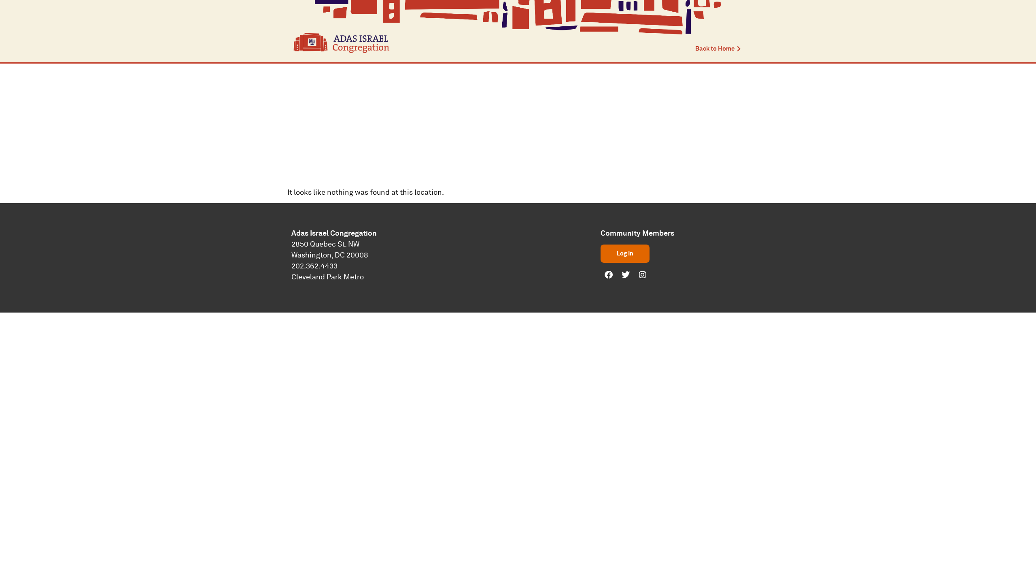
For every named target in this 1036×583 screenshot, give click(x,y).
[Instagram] (643, 275)
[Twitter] (626, 275)
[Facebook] (609, 275)
